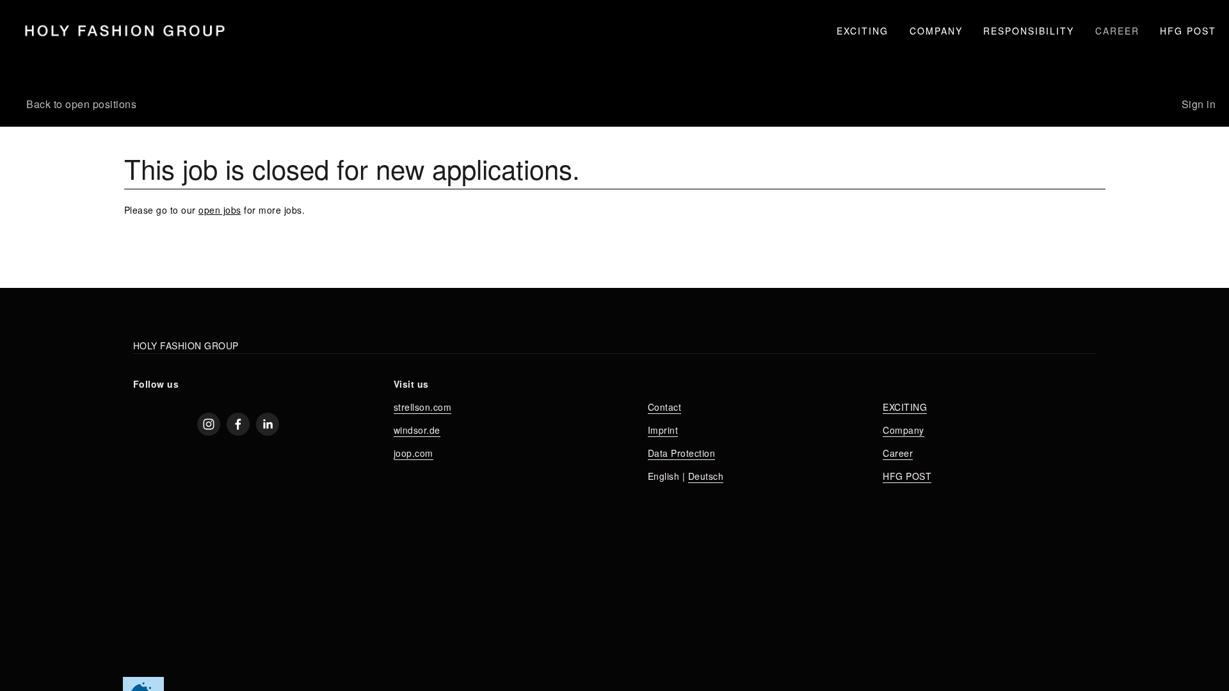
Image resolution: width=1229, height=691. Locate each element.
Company (903, 430)
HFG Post (1188, 30)
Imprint (663, 430)
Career (898, 453)
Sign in (1199, 104)
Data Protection (682, 453)
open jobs (219, 209)
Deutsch (706, 476)
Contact (665, 407)
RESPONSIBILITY (1028, 30)
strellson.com (423, 407)
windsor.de (417, 430)
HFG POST (907, 476)
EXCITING (862, 30)
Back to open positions (81, 104)
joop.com (413, 453)
